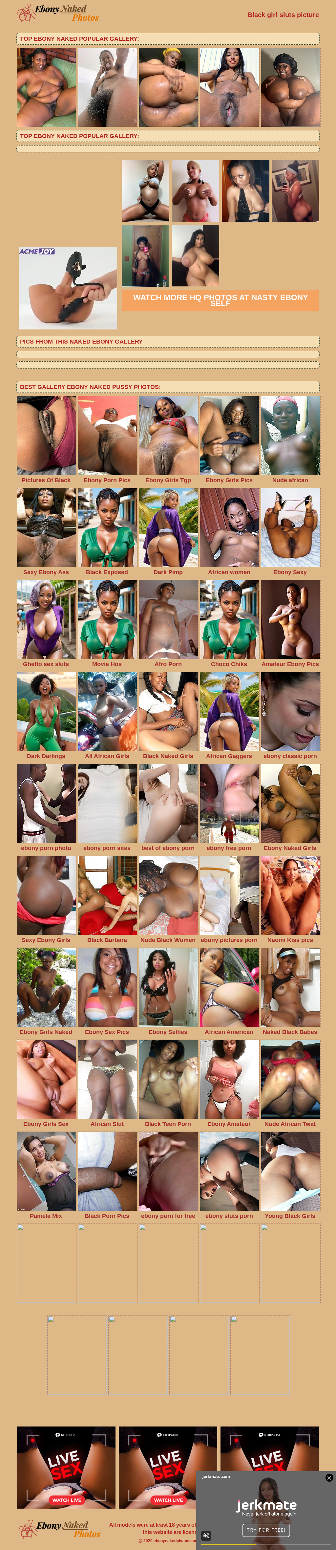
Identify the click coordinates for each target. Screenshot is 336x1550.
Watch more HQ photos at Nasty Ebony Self (220, 300)
